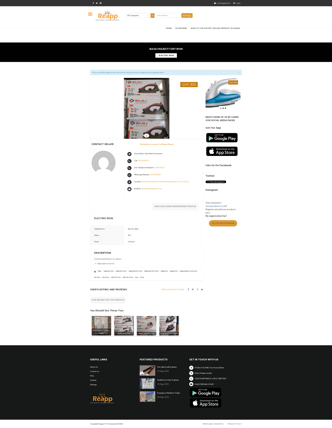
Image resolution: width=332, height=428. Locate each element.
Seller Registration (223, 223)
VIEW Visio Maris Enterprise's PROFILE (175, 206)
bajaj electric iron (135, 271)
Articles (93, 380)
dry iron (97, 277)
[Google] (197, 289)
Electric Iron (166, 55)
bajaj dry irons (121, 271)
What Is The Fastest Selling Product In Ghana (215, 28)
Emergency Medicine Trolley (168, 393)
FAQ (92, 376)
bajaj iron (164, 271)
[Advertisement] (128, 31)
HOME (169, 28)
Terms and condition (213, 424)
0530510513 (159, 167)
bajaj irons (174, 271)
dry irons (105, 277)
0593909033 (143, 160)
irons (142, 277)
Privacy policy (234, 424)
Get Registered (223, 3)
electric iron (116, 277)
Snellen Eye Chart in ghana (168, 380)
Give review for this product (108, 300)
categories (181, 28)
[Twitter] (193, 289)
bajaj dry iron (109, 271)
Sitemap (93, 384)
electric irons (128, 277)
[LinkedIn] (202, 289)
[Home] (107, 15)
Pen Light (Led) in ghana (167, 367)
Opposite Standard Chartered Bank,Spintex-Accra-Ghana (165, 181)
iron (136, 277)
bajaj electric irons (151, 271)
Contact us (94, 371)
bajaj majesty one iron (188, 271)
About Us (94, 367)
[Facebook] (188, 289)
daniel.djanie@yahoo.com (151, 188)
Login (238, 3)
